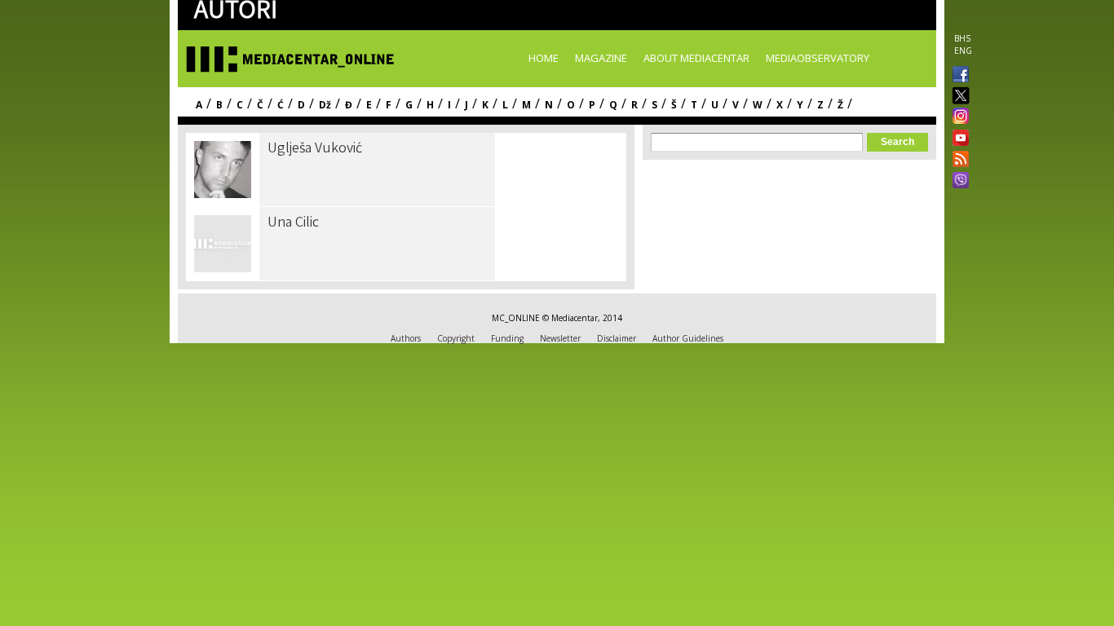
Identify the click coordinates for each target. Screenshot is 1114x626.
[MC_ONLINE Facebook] (957, 75)
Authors (406, 338)
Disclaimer (616, 338)
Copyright (456, 338)
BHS (962, 38)
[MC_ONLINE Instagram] (957, 117)
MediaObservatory (817, 58)
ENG (963, 50)
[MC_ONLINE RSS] (957, 160)
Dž (325, 105)
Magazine (601, 58)
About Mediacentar (696, 58)
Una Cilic (293, 223)
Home (543, 58)
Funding (507, 338)
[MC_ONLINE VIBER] (957, 181)
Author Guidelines (687, 338)
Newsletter (560, 338)
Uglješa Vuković (314, 149)
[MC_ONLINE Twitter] (957, 96)
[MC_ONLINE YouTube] (957, 138)
